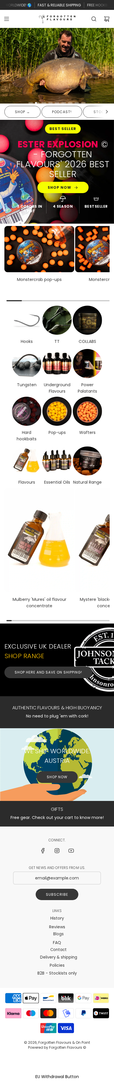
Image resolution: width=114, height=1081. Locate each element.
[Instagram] (57, 850)
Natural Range (87, 482)
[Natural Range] (87, 461)
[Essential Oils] (57, 461)
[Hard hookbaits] (26, 411)
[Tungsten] (26, 363)
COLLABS (87, 341)
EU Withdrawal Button (57, 1077)
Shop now (59, 187)
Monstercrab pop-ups (39, 279)
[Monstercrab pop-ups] (39, 249)
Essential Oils (57, 482)
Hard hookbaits (27, 436)
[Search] (93, 19)
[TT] (57, 319)
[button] (107, 112)
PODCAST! (62, 111)
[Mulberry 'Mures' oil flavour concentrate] (39, 540)
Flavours (26, 482)
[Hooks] (26, 319)
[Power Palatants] (87, 363)
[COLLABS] (87, 319)
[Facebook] (43, 850)
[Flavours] (26, 461)
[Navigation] (6, 19)
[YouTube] (71, 850)
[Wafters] (87, 411)
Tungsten (27, 385)
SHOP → (22, 111)
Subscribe (57, 894)
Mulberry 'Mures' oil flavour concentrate (39, 602)
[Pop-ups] (57, 411)
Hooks (27, 341)
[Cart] (106, 19)
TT (57, 341)
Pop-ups (57, 432)
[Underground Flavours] (57, 363)
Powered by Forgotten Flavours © (57, 1047)
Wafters (87, 432)
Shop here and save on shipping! (48, 672)
